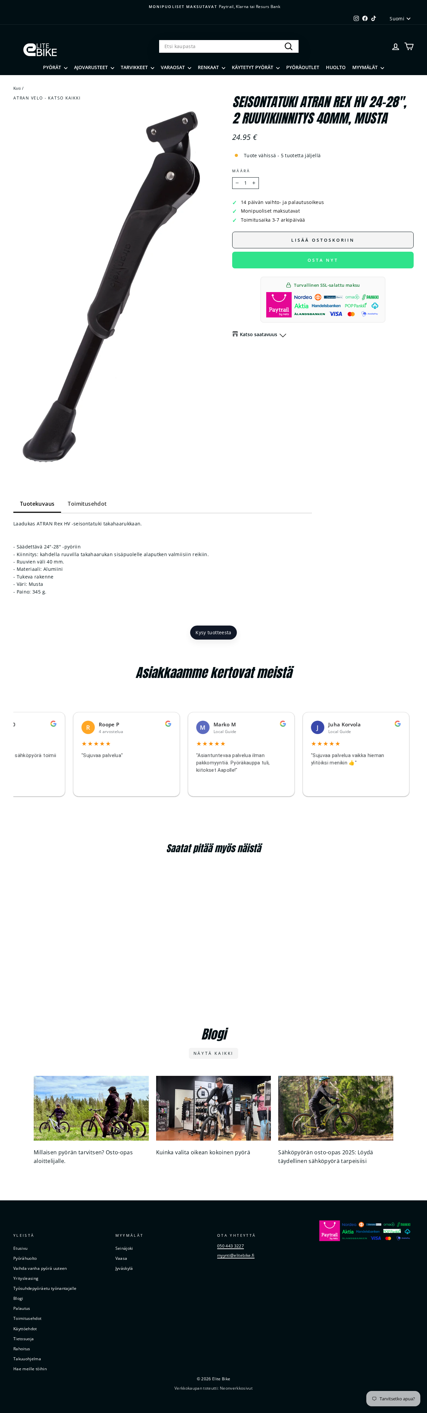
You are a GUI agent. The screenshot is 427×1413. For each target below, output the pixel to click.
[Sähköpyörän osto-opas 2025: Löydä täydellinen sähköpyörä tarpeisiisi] (335, 1108)
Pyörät (52, 67)
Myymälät (365, 67)
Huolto (336, 67)
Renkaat (209, 67)
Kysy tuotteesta (213, 632)
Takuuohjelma (27, 1358)
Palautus (21, 1308)
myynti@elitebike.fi (236, 1255)
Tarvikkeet (135, 67)
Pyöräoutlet (302, 67)
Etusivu (20, 1248)
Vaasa (121, 1258)
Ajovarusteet (91, 67)
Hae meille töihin (30, 1368)
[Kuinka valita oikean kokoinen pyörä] (213, 1108)
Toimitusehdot (87, 503)
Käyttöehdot (25, 1328)
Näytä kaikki (213, 1053)
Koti (17, 88)
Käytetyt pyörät (253, 67)
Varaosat (173, 67)
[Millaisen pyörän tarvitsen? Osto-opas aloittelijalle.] (91, 1108)
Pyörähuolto (25, 1258)
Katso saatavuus (258, 334)
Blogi (18, 1298)
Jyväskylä (124, 1268)
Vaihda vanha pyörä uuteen (40, 1268)
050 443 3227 (230, 1245)
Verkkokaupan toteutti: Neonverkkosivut (213, 1388)
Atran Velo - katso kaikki (47, 97)
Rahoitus (21, 1348)
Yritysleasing (26, 1278)
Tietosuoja (23, 1338)
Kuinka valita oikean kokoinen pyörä (203, 1152)
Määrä (241, 170)
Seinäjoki (124, 1248)
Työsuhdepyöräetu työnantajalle (45, 1288)
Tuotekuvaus (37, 503)
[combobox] (229, 46)
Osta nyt (323, 260)
